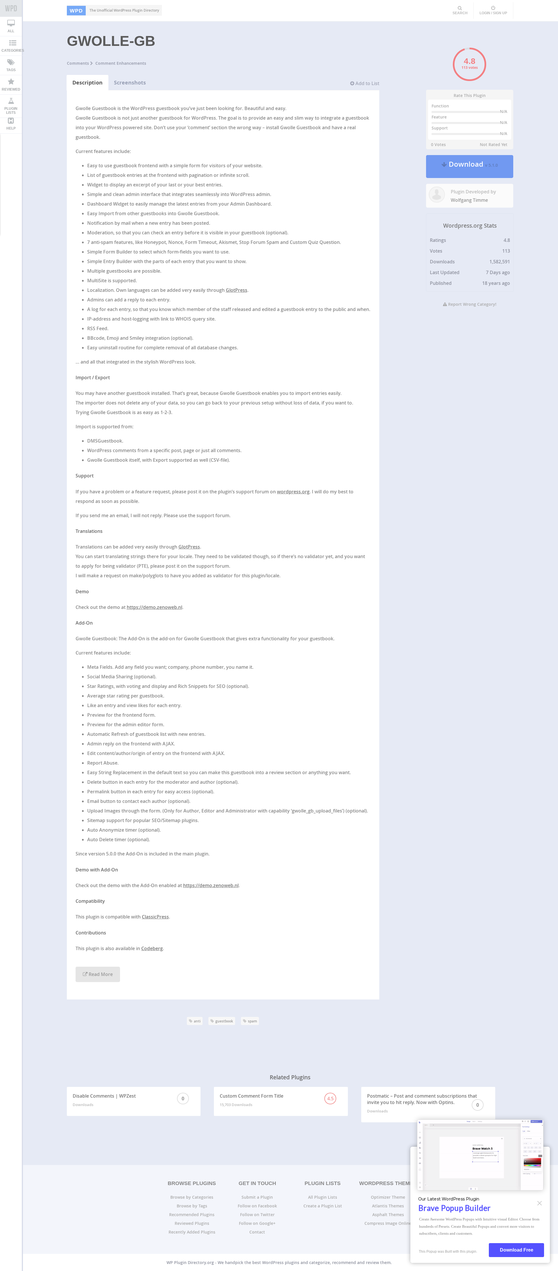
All (11, 31)
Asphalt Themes (388, 1214)
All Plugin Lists (322, 1197)
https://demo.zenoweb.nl (154, 607)
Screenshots (130, 82)
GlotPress (236, 290)
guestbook (224, 1021)
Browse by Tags (192, 1206)
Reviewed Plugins (192, 1223)
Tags (11, 70)
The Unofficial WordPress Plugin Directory (114, 10)
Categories (12, 50)
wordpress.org (293, 491)
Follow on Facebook (257, 1206)
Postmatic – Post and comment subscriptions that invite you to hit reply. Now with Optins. (423, 1103)
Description (87, 82)
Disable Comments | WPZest (129, 1100)
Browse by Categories (191, 1197)
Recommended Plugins (191, 1214)
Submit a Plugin (257, 1197)
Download (472, 166)
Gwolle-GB (111, 41)
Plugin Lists (10, 111)
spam (252, 1021)
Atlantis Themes (388, 1206)
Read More (100, 974)
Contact (257, 1232)
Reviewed (11, 89)
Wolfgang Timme (469, 200)
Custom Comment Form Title (276, 1100)
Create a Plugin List (322, 1206)
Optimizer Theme (388, 1197)
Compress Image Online (388, 1223)
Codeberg (152, 948)
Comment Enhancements (120, 63)
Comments (78, 63)
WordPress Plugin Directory (11, 8)
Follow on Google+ (257, 1223)
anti (197, 1021)
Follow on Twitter (257, 1214)
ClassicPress (155, 917)
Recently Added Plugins (192, 1232)
